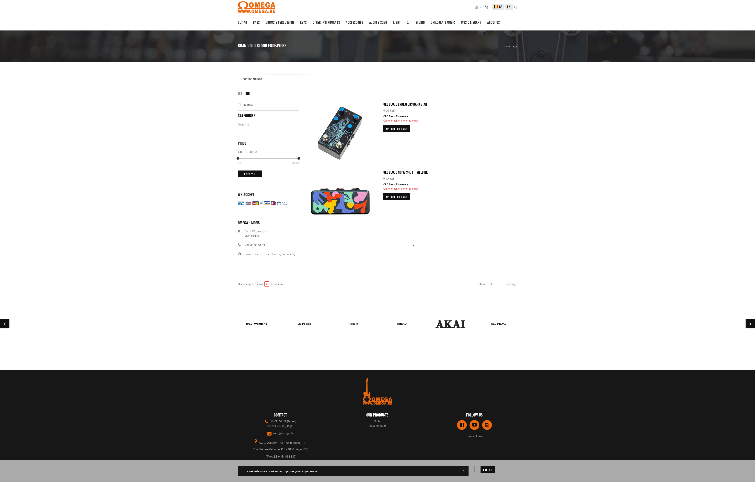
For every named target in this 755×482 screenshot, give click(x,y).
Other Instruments (326, 22)
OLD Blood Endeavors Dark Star (405, 104)
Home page (510, 46)
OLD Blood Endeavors (395, 116)
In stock (248, 104)
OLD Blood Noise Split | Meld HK (405, 172)
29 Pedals (304, 323)
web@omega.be (283, 433)
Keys (303, 22)
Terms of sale (474, 436)
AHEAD (402, 323)
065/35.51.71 (278, 421)
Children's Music (443, 22)
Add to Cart (399, 129)
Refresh (250, 174)
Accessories (354, 22)
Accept (487, 470)
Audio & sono (378, 22)
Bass (256, 22)
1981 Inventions (256, 323)
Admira (353, 323)
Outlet (377, 421)
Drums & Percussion (280, 22)
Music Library (471, 22)
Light (397, 22)
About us (493, 22)
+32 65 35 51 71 (255, 245)
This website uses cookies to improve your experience (279, 471)
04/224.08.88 (275, 426)
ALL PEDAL (498, 323)
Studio (420, 22)
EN (509, 7)
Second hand (377, 425)
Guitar (242, 22)
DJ (408, 22)
